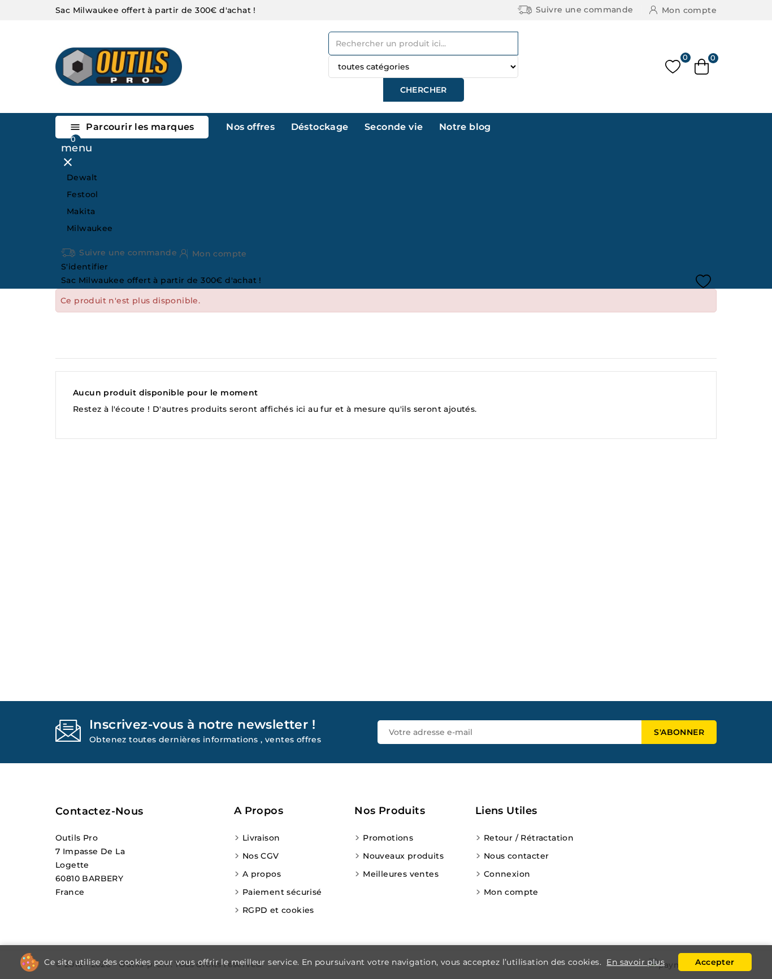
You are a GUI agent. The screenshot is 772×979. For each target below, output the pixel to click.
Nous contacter (516, 856)
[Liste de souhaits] (672, 67)
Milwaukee (90, 228)
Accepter (714, 962)
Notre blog (465, 126)
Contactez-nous (99, 811)
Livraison (261, 838)
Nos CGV (260, 856)
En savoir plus (635, 962)
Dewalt (82, 177)
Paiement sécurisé (282, 892)
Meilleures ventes (401, 874)
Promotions (388, 838)
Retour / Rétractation (529, 838)
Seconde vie (394, 126)
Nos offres (250, 126)
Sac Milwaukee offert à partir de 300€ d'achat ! (155, 10)
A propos (261, 874)
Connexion (507, 874)
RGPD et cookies (278, 910)
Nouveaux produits (403, 856)
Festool (82, 194)
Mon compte (511, 892)
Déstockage (320, 126)
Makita (81, 211)
